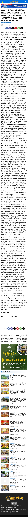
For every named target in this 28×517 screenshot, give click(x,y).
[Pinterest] (15, 28)
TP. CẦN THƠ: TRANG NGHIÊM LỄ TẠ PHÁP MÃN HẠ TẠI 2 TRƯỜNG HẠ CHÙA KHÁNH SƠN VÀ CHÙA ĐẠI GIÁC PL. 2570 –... (18, 392)
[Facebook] (6, 28)
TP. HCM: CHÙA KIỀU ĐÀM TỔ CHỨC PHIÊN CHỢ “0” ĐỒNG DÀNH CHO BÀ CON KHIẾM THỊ (18, 438)
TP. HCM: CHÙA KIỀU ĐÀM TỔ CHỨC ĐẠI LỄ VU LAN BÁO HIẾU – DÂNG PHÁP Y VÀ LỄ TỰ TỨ (18, 446)
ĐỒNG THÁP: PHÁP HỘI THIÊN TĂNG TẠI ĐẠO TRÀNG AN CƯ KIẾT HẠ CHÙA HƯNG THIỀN (18, 467)
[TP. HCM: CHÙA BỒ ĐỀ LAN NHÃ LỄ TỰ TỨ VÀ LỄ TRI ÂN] (5, 407)
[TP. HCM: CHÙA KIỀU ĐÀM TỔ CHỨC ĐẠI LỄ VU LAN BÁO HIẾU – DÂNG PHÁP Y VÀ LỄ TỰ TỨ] (5, 446)
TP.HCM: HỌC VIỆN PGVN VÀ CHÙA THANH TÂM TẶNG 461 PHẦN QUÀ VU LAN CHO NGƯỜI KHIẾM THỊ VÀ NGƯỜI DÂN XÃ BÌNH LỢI (18, 400)
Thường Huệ (12, 426)
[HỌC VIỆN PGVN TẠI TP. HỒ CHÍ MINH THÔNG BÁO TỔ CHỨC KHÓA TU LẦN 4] (5, 376)
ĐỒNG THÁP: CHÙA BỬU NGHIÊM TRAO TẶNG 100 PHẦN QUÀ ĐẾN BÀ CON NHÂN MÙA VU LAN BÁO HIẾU (18, 474)
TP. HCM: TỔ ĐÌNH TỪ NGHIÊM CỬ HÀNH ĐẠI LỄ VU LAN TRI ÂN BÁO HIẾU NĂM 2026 (17, 460)
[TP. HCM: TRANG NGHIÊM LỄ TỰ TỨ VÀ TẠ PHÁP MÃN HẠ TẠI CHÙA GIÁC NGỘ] (5, 384)
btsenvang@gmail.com (10, 507)
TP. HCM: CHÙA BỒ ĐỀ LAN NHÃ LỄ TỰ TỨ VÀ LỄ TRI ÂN (18, 407)
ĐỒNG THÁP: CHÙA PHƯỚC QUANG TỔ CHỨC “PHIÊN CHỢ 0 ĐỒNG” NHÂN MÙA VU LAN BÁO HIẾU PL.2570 (18, 423)
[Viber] (9, 28)
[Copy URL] (21, 28)
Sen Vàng (5, 25)
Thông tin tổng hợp (6, 22)
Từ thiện (11, 436)
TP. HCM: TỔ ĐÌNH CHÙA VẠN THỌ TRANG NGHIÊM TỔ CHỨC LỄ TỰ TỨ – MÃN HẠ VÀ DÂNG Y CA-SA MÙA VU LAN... (18, 415)
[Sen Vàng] (2, 25)
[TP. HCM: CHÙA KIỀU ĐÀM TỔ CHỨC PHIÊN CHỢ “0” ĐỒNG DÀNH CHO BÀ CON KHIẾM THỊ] (5, 439)
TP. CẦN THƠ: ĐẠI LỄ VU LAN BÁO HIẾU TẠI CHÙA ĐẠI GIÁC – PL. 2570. (18, 487)
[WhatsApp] (18, 28)
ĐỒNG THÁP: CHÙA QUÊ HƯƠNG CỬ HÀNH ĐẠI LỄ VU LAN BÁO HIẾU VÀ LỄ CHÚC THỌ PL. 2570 (18, 481)
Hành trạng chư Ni (13, 443)
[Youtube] (15, 503)
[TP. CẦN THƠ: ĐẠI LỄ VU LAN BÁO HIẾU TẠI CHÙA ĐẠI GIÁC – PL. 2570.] (5, 488)
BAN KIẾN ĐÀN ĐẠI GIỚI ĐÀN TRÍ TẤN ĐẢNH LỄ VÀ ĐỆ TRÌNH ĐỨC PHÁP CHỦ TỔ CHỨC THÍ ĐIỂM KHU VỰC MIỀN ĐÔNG (7, 338)
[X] (12, 28)
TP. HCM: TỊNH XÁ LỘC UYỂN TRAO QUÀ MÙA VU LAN (18, 452)
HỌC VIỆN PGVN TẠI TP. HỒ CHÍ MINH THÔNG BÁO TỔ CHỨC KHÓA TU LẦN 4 (18, 376)
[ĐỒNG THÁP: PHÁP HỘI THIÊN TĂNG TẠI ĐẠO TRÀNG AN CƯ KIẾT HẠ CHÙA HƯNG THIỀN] (5, 467)
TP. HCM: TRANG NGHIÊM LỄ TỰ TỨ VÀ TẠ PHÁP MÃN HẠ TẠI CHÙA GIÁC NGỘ (18, 384)
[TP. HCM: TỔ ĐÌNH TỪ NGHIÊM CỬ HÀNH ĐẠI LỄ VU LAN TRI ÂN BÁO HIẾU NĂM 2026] (5, 460)
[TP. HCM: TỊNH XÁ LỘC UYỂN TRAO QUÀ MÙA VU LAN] (5, 453)
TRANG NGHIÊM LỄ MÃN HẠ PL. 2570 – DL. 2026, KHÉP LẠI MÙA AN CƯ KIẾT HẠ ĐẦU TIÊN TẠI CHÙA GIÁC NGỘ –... (18, 431)
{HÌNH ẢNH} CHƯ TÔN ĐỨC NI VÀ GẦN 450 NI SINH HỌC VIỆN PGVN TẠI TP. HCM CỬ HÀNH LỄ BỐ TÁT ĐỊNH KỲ (21, 338)
